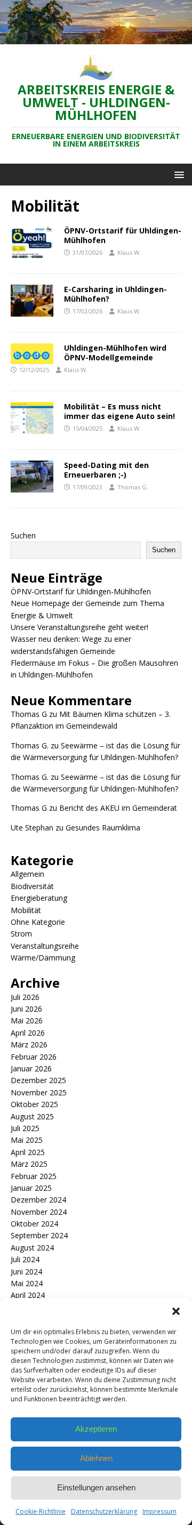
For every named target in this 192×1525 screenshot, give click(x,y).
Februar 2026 (34, 1057)
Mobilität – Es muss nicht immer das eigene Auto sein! (119, 411)
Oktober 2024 (34, 1224)
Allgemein (27, 874)
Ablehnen (96, 1458)
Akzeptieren (96, 1428)
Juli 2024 (25, 1259)
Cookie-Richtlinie (40, 1511)
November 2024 (39, 1212)
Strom (21, 934)
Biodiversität (32, 886)
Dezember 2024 (38, 1200)
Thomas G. (132, 487)
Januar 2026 (31, 1068)
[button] (176, 1311)
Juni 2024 (26, 1271)
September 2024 (39, 1235)
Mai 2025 (27, 1140)
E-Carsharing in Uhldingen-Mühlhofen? (115, 294)
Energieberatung (39, 898)
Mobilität (26, 910)
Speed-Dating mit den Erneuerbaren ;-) (106, 470)
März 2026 (29, 1044)
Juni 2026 (26, 1009)
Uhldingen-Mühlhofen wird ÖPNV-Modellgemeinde (115, 352)
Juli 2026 (25, 997)
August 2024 (32, 1247)
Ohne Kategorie (38, 922)
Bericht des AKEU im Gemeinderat (118, 808)
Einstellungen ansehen (96, 1487)
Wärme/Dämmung (43, 958)
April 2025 (28, 1152)
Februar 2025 (34, 1176)
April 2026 (28, 1033)
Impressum (159, 1511)
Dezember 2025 (38, 1080)
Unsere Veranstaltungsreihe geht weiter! (79, 627)
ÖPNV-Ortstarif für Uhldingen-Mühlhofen (122, 235)
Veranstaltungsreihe (45, 946)
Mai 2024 (27, 1283)
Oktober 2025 (34, 1104)
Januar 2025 (31, 1188)
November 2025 (39, 1092)
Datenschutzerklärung (104, 1511)
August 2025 (32, 1116)
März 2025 (29, 1164)
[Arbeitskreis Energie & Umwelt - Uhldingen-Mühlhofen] (96, 38)
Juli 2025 (25, 1128)
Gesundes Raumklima (103, 827)
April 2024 (28, 1295)
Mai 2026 (27, 1020)
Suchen (23, 535)
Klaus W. (129, 252)
